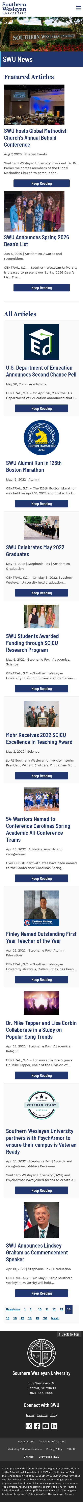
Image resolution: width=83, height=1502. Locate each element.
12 (54, 1309)
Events (42, 1415)
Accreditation (26, 1441)
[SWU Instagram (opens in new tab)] (29, 1427)
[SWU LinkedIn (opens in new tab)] (54, 1427)
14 (69, 1309)
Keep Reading (41, 183)
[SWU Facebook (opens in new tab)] (37, 1427)
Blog (53, 1415)
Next (55, 1318)
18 (30, 1318)
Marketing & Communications (25, 1449)
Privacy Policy (54, 1449)
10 (40, 1309)
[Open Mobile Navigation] (78, 8)
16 (15, 1318)
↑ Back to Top (69, 1334)
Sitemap (29, 1456)
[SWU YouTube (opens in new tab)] (46, 1427)
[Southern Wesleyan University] (41, 1353)
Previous (13, 1309)
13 (61, 1309)
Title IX (71, 1449)
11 (47, 1309)
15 (7, 1318)
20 (45, 1318)
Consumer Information (52, 1441)
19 (37, 1318)
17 (22, 1318)
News (30, 1415)
